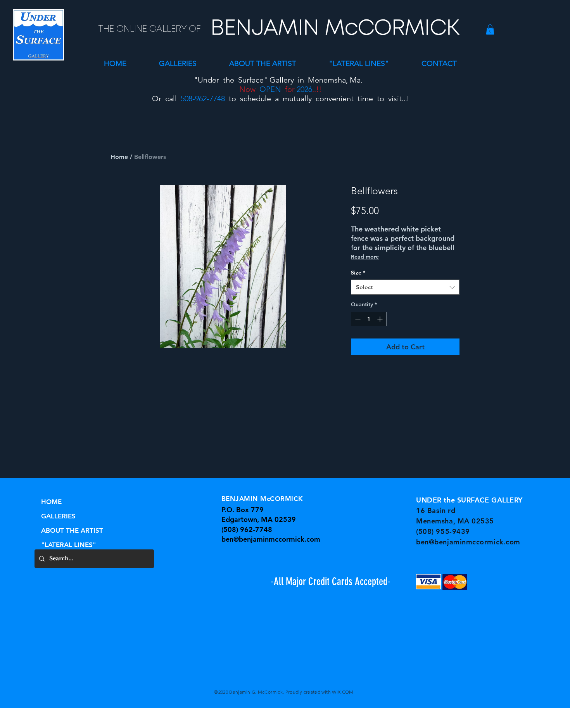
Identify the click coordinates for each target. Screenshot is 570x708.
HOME (51, 502)
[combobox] (405, 287)
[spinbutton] (369, 319)
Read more (365, 256)
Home (119, 157)
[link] (490, 29)
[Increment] (380, 319)
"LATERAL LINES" (68, 545)
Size (358, 272)
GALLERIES (58, 516)
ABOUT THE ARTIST (72, 530)
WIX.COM (343, 692)
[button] (178, 63)
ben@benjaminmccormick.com (270, 539)
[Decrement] (357, 319)
